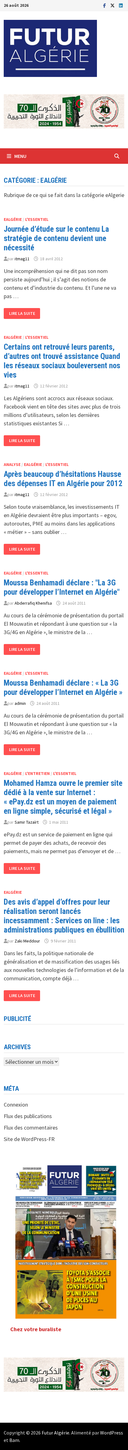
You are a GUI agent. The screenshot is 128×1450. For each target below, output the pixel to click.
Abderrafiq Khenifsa (33, 603)
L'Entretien (37, 773)
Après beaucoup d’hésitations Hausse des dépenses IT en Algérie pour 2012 (63, 479)
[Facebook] (105, 5)
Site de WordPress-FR (29, 1139)
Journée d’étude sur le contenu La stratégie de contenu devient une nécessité (56, 238)
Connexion (16, 1104)
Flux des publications (28, 1116)
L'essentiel (36, 673)
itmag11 (22, 259)
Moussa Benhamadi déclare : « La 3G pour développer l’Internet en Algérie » (63, 687)
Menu (20, 156)
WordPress (111, 1433)
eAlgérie (13, 219)
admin (20, 703)
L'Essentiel (36, 219)
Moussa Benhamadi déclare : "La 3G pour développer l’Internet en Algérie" (62, 587)
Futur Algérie (55, 1433)
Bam (14, 1440)
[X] (113, 5)
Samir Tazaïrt (27, 822)
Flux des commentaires (31, 1127)
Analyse (12, 464)
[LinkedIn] (120, 5)
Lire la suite (22, 313)
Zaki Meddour (27, 941)
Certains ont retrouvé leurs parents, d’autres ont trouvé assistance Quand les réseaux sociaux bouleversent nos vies (62, 360)
